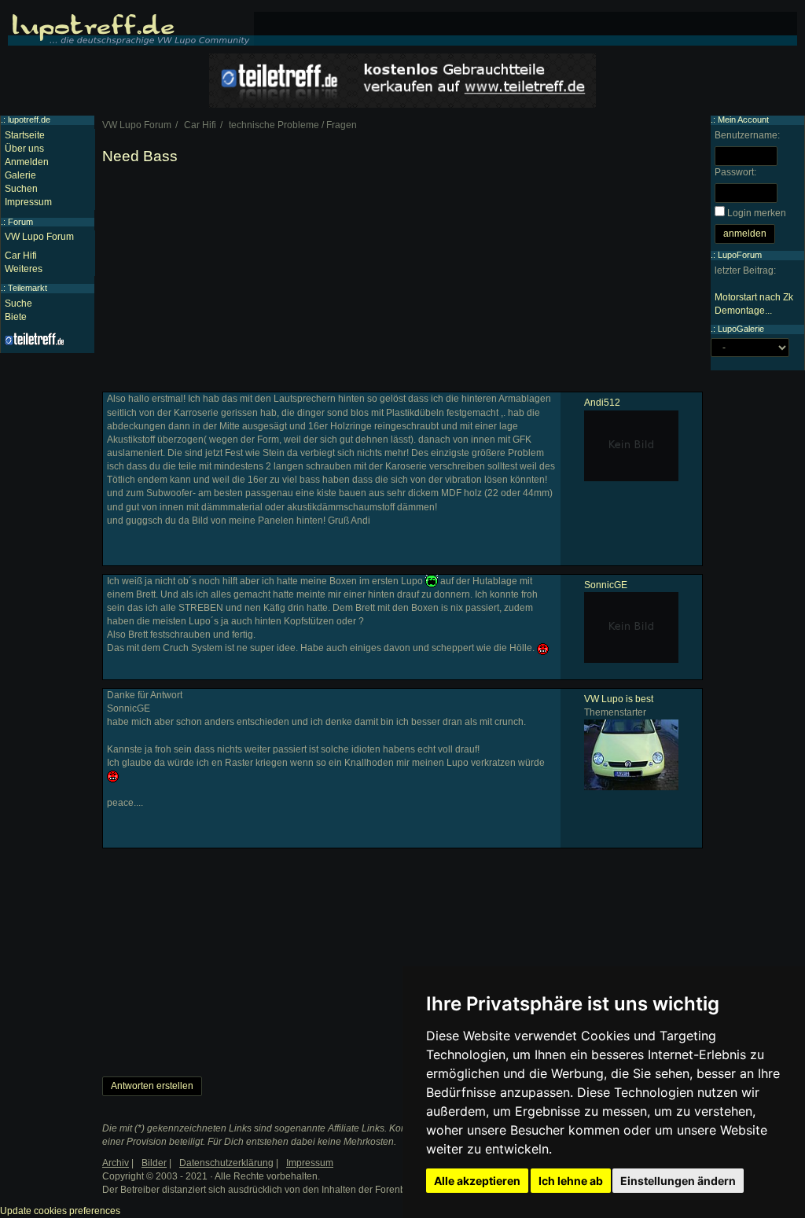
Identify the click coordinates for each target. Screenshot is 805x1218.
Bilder (154, 1162)
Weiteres (23, 268)
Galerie (20, 175)
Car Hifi (21, 255)
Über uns (24, 148)
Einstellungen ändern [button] (678, 1180)
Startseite (25, 135)
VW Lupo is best (618, 699)
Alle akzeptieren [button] (477, 1180)
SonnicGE (605, 585)
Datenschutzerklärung (226, 1162)
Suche (18, 303)
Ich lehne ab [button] (571, 1180)
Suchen (21, 188)
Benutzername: (747, 135)
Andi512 (602, 402)
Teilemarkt (27, 288)
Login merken (756, 213)
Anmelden (27, 161)
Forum (20, 221)
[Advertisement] (402, 281)
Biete (16, 316)
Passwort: (735, 172)
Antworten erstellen (152, 1085)
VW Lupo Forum (39, 236)
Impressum (28, 202)
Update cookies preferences (60, 1210)
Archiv (115, 1162)
